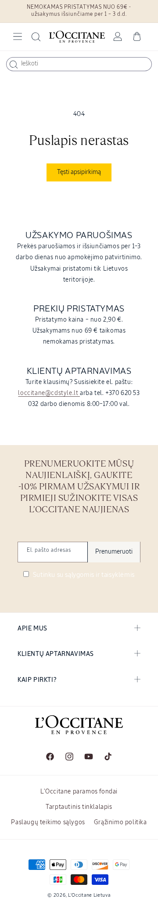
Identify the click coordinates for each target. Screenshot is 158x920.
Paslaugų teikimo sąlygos (48, 822)
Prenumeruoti (114, 552)
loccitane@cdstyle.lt (49, 393)
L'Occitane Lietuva (89, 895)
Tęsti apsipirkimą (79, 172)
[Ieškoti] (13, 64)
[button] (17, 36)
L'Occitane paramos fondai (79, 792)
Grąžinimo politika (120, 822)
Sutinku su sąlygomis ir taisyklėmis (83, 575)
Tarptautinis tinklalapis (79, 807)
